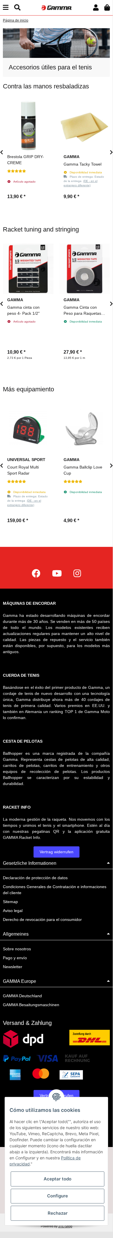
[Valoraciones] (16, 171)
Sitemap (10, 901)
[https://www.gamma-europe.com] (36, 573)
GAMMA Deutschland (22, 996)
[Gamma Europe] (56, 7)
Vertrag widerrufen (56, 852)
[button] (96, 7)
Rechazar (58, 1213)
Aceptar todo (57, 1179)
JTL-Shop (65, 1226)
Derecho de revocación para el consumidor (42, 919)
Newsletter (12, 966)
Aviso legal (13, 910)
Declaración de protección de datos (35, 877)
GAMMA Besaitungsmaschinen (31, 1004)
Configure (57, 1196)
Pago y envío (15, 957)
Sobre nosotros (17, 949)
